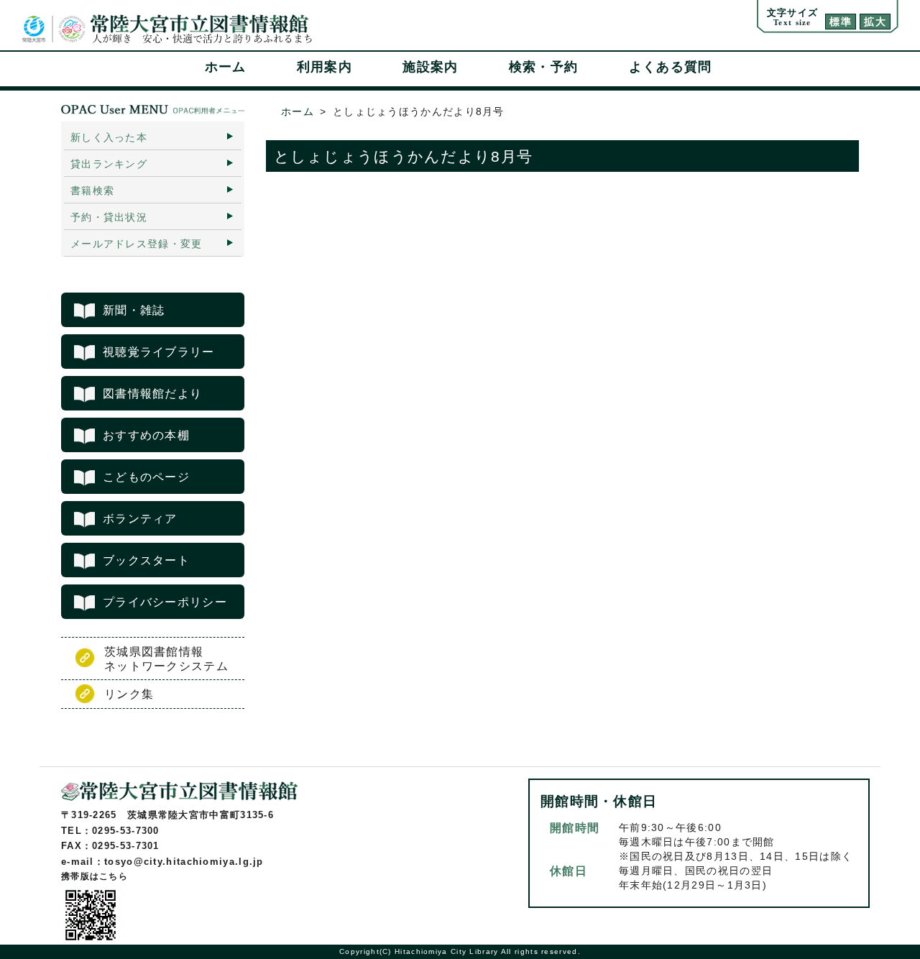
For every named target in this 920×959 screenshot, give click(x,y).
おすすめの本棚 (146, 435)
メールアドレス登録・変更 (136, 243)
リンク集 (129, 694)
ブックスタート (146, 560)
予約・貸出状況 (108, 217)
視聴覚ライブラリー (159, 352)
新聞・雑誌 (134, 310)
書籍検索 (92, 190)
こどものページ (146, 477)
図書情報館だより (152, 393)
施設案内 (430, 67)
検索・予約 (544, 67)
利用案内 (324, 67)
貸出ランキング (108, 164)
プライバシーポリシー (165, 602)
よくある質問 (670, 67)
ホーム (226, 67)
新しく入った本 (108, 137)
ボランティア (140, 519)
